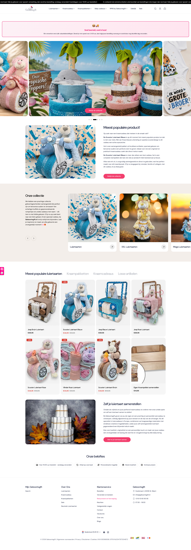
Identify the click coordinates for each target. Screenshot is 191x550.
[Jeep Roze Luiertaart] (148, 303)
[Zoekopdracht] (155, 9)
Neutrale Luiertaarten (69, 506)
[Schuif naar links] (27, 238)
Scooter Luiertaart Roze (37, 387)
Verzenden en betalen (105, 495)
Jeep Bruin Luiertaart (36, 329)
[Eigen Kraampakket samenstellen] (148, 360)
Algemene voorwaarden (65, 539)
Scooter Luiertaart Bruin (107, 387)
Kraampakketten (67, 499)
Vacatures (100, 514)
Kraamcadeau (66, 495)
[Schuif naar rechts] (33, 238)
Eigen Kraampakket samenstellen (146, 387)
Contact (100, 510)
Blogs (99, 521)
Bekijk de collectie (95, 110)
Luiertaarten (65, 491)
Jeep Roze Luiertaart (141, 329)
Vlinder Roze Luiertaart (71, 387)
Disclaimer (86, 539)
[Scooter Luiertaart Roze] (42, 360)
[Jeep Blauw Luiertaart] (113, 303)
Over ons (100, 517)
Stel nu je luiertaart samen (117, 440)
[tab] (43, 274)
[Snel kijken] (56, 284)
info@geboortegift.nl (142, 495)
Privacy (78, 539)
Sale (62, 502)
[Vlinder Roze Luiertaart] (78, 360)
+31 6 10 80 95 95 (141, 499)
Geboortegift (51, 539)
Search (27, 491)
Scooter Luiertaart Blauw (72, 329)
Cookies (94, 539)
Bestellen (100, 491)
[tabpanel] (95, 337)
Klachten (100, 502)
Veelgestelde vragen (104, 506)
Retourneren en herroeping (107, 499)
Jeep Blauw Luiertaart (106, 329)
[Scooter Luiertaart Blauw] (78, 303)
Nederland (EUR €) (91, 532)
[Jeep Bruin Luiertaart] (42, 303)
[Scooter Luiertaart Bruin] (113, 360)
